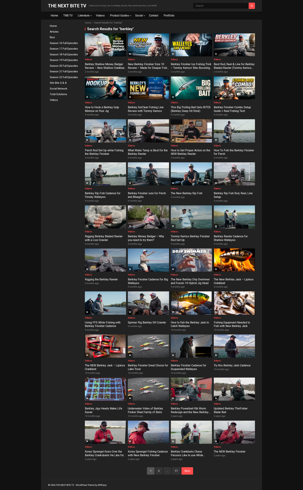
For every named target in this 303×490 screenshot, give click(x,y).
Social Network (58, 88)
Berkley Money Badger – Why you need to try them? (146, 238)
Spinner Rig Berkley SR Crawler (147, 322)
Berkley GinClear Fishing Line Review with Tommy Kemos (146, 109)
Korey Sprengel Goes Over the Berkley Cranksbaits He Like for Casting (104, 455)
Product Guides (119, 15)
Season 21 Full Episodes (64, 71)
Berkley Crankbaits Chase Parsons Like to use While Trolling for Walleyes (187, 455)
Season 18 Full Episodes (64, 54)
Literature (84, 15)
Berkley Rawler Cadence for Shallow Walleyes (231, 238)
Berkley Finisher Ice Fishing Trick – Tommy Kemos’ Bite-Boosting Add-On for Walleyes (191, 68)
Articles (54, 31)
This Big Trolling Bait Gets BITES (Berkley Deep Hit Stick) (191, 109)
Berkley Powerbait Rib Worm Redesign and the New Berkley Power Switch (189, 412)
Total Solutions (58, 94)
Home (54, 15)
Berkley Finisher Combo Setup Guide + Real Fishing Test (232, 109)
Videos (100, 15)
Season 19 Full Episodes (64, 60)
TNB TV (68, 15)
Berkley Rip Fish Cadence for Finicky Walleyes (102, 195)
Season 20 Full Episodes (64, 65)
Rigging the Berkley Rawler (101, 279)
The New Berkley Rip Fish (186, 193)
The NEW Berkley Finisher (229, 451)
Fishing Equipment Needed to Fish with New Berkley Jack (232, 324)
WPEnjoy (102, 485)
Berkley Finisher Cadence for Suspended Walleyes (188, 367)
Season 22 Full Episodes (64, 77)
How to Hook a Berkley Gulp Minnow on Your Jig (102, 109)
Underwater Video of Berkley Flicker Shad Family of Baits (145, 410)
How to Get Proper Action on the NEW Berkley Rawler (190, 152)
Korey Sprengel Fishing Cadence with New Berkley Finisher (148, 453)
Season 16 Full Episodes (64, 43)
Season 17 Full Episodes (64, 48)
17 (176, 470)
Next (187, 470)
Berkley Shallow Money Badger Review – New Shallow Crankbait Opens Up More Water (105, 68)
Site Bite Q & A (58, 82)
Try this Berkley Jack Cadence (232, 365)
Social (139, 15)
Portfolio (169, 15)
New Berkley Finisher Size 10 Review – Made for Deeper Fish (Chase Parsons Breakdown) (147, 68)
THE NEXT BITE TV (67, 5)
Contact (153, 15)
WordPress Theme (85, 485)
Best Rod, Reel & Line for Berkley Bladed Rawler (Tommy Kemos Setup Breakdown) (234, 68)
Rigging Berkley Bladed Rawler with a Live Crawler (104, 238)
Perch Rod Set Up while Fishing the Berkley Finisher (104, 152)
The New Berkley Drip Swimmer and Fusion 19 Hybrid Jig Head (190, 281)
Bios (52, 37)
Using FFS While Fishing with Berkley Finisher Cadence (102, 324)
